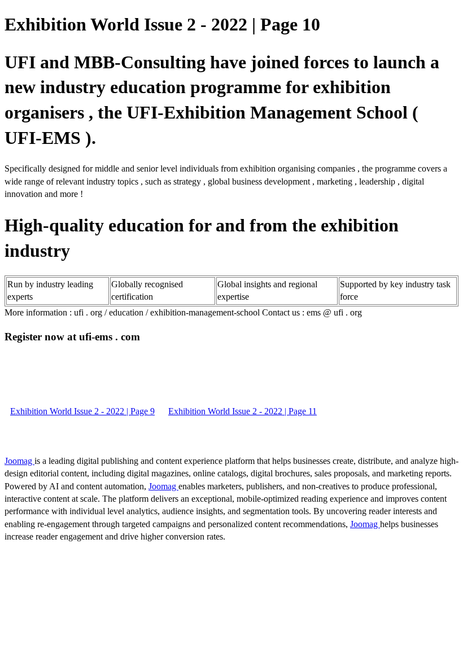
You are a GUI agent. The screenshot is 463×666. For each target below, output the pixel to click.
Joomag (19, 461)
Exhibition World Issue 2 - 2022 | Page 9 (82, 411)
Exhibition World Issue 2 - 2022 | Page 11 (242, 411)
